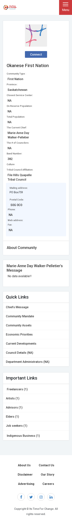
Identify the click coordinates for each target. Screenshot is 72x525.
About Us (24, 465)
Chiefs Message (17, 307)
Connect (36, 54)
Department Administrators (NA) (27, 362)
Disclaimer (25, 474)
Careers (48, 484)
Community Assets (19, 325)
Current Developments (21, 343)
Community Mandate (20, 316)
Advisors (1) (14, 407)
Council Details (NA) (19, 352)
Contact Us (46, 465)
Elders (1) (12, 416)
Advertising (26, 484)
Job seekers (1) (16, 425)
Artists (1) (12, 398)
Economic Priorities (19, 334)
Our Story (47, 474)
